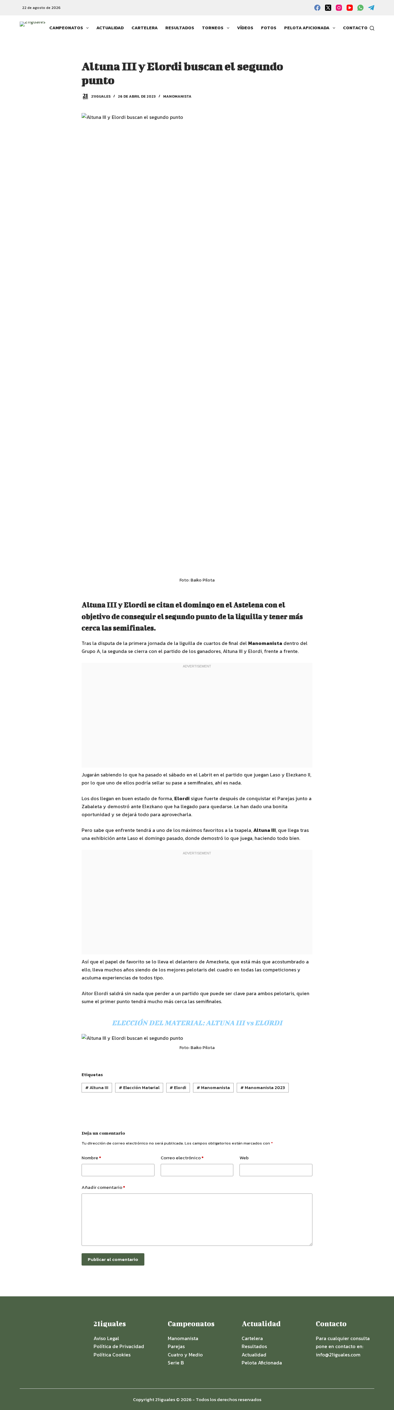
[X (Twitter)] (328, 8)
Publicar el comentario (113, 1259)
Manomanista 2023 (262, 1087)
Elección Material (139, 1087)
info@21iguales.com (338, 1354)
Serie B (176, 1362)
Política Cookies (112, 1354)
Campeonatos (66, 28)
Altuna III (96, 1087)
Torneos (212, 28)
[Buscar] (372, 28)
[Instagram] (339, 8)
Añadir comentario (103, 1187)
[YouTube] (350, 8)
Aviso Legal (106, 1338)
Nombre (91, 1157)
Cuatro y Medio (185, 1354)
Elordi (178, 1087)
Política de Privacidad (119, 1346)
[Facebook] (317, 8)
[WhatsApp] (360, 8)
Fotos (268, 28)
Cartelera (144, 28)
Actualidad (110, 28)
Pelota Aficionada (306, 28)
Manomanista (177, 96)
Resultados (179, 28)
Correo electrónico (182, 1157)
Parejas (176, 1346)
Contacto (355, 28)
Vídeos (245, 28)
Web (244, 1157)
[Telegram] (371, 8)
